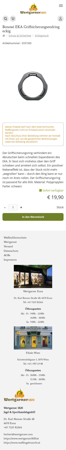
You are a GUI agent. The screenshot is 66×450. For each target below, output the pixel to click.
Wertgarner (10, 242)
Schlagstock (42, 35)
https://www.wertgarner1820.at (21, 438)
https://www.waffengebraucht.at (22, 442)
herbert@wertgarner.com (18, 434)
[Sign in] (60, 19)
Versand (8, 246)
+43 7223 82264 (35, 302)
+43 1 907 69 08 (35, 363)
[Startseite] (3, 35)
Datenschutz (11, 251)
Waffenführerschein (15, 237)
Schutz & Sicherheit (20, 35)
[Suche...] (5, 19)
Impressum (10, 259)
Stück (60, 207)
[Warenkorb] (13, 19)
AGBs (7, 255)
